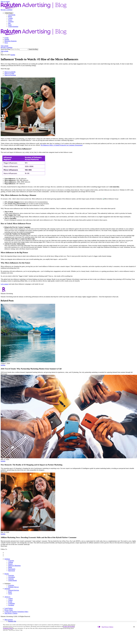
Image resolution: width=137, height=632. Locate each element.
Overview (11, 560)
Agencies (11, 579)
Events (6, 37)
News (6, 42)
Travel (10, 593)
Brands (6, 574)
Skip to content (5, 1)
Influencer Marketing (14, 565)
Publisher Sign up (13, 587)
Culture (10, 600)
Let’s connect (5, 284)
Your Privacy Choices (10, 613)
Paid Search (11, 569)
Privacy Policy (8, 610)
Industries (7, 588)
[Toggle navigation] (2, 53)
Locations (11, 605)
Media (10, 567)
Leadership (11, 603)
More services (8, 619)
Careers (10, 598)
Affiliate (10, 562)
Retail (10, 592)
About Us (7, 597)
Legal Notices (8, 608)
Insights (6, 39)
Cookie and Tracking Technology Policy (16, 611)
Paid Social (11, 570)
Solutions (7, 559)
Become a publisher (6, 9)
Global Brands (12, 580)
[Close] (134, 627)
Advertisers (11, 577)
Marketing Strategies (10, 41)
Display (10, 564)
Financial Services (13, 590)
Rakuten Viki (12, 621)
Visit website (4, 46)
